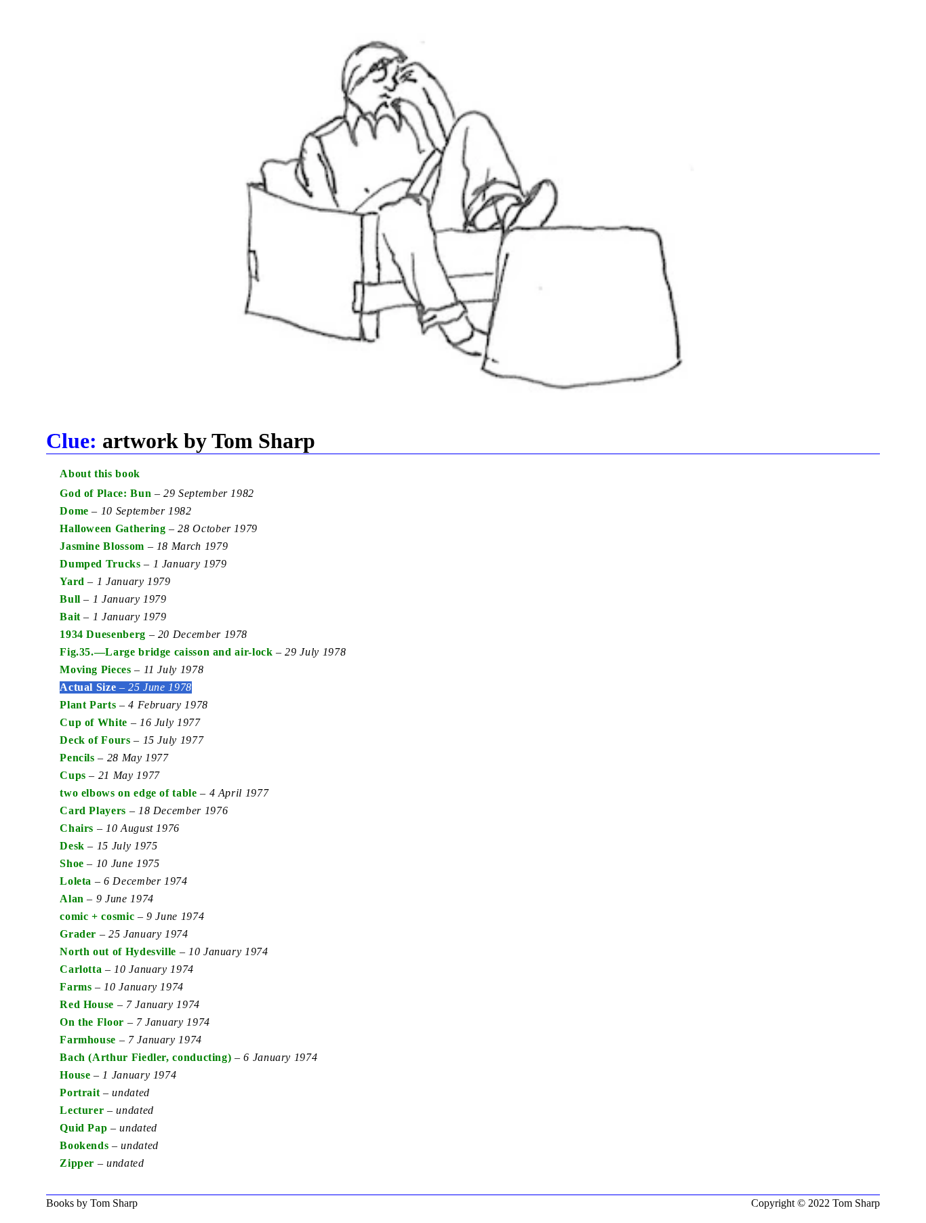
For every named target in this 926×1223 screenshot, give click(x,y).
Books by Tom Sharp (92, 1203)
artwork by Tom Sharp (180, 440)
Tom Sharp (856, 1203)
